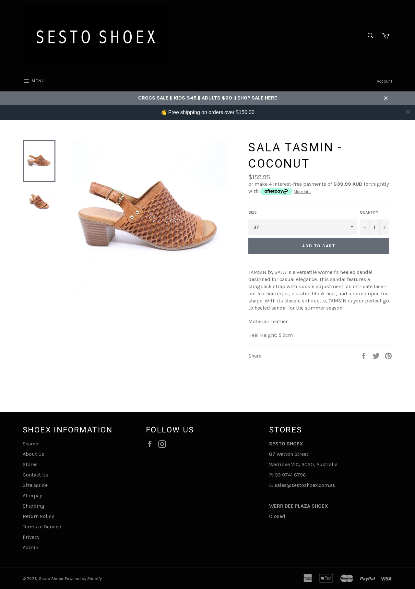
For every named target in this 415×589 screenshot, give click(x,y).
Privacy (31, 537)
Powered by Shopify (83, 578)
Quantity (369, 212)
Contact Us (35, 475)
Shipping (33, 506)
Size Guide (35, 485)
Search (30, 444)
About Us (33, 454)
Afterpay (32, 495)
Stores (30, 464)
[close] (408, 112)
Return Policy (38, 516)
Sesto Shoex (51, 578)
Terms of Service (42, 527)
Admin (30, 547)
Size (252, 212)
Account (384, 81)
